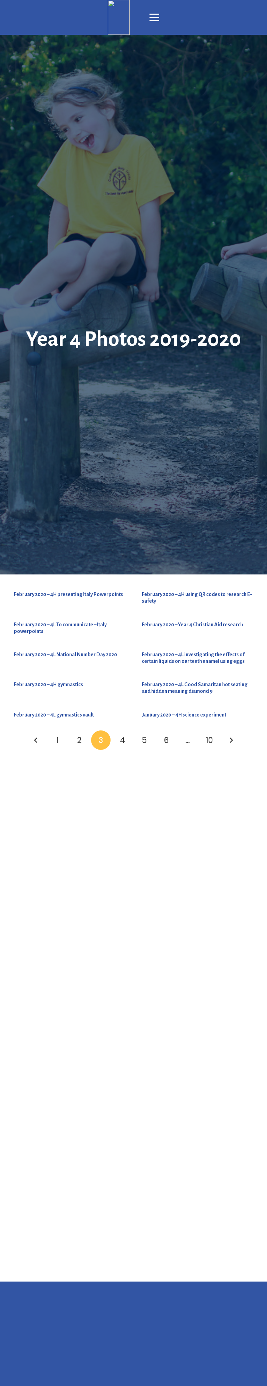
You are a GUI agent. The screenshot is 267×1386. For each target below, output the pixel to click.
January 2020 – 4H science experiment (184, 715)
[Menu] (154, 17)
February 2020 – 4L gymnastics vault (54, 715)
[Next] (231, 740)
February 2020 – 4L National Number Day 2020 (65, 654)
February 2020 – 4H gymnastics (48, 684)
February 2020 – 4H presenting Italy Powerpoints (68, 594)
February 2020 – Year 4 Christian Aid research (192, 624)
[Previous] (36, 740)
